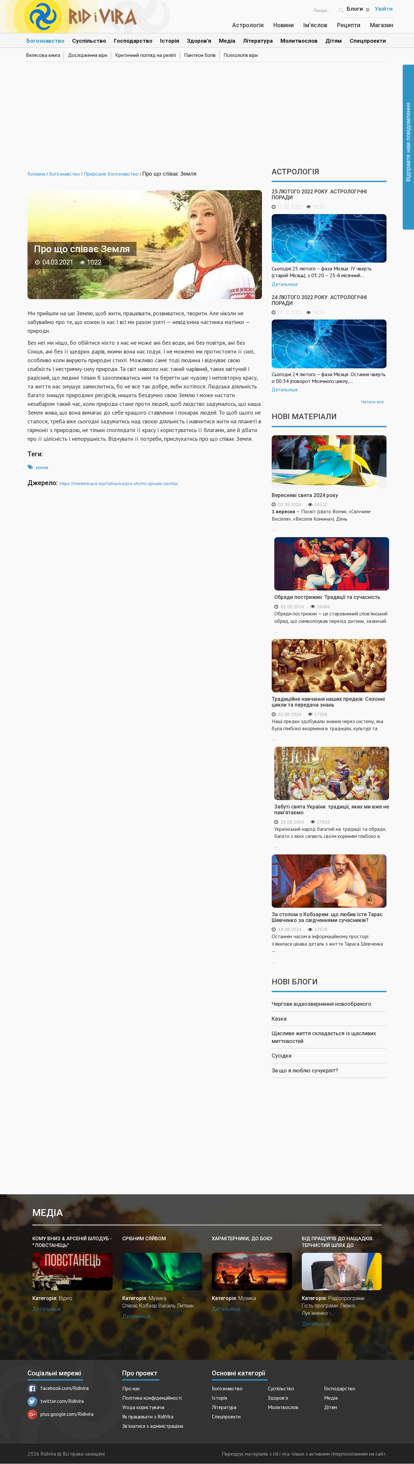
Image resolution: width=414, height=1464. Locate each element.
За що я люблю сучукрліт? (305, 1070)
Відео (65, 1298)
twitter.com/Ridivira (62, 1401)
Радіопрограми (346, 1298)
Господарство (133, 41)
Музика (157, 1298)
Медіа (227, 41)
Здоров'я (199, 41)
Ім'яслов (315, 25)
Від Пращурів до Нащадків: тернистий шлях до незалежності (338, 1242)
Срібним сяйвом (144, 1239)
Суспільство (89, 41)
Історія (169, 41)
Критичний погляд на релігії (145, 55)
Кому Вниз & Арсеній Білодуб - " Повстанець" (72, 1242)
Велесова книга (43, 55)
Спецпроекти (368, 41)
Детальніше (285, 284)
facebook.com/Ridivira (64, 1388)
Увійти (384, 8)
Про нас (131, 1388)
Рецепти (348, 25)
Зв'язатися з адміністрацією (152, 1426)
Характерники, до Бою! (242, 1239)
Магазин (381, 25)
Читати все (372, 401)
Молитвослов (299, 41)
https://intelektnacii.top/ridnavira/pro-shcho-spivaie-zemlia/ (119, 483)
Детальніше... (48, 1309)
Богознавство (45, 41)
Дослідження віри (87, 55)
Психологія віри (240, 55)
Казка (279, 1018)
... (321, 520)
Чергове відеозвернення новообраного (321, 1004)
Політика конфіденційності (152, 1397)
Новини (283, 25)
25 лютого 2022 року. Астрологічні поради (319, 195)
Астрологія (248, 25)
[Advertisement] (207, 112)
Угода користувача (143, 1407)
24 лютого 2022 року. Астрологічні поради (319, 300)
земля (41, 467)
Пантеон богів (200, 55)
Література (258, 41)
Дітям (333, 41)
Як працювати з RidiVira (147, 1416)
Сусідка (281, 1055)
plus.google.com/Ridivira (66, 1414)
